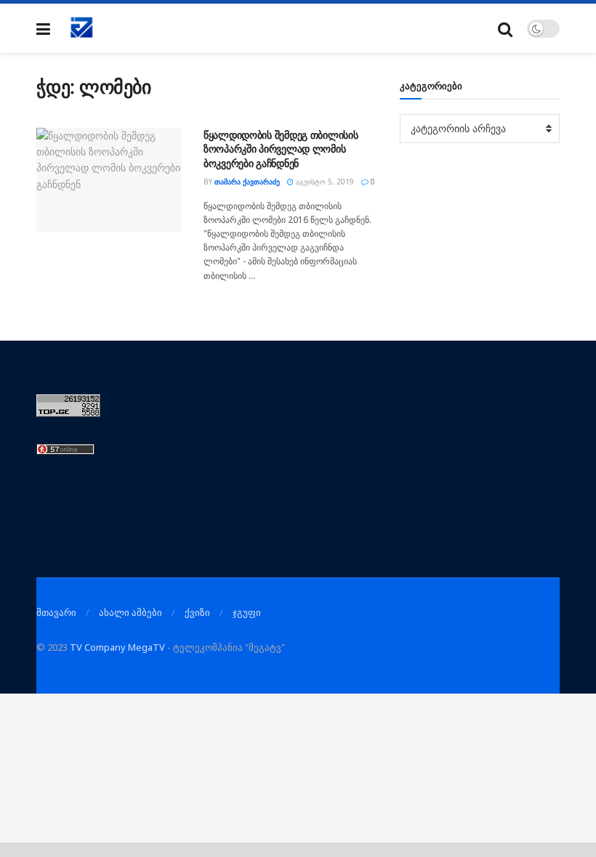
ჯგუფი (247, 612)
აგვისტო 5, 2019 (324, 181)
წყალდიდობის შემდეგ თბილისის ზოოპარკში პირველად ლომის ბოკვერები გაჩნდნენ (281, 149)
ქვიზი (197, 612)
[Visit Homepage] (82, 28)
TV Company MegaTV (117, 647)
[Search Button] (505, 28)
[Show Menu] (43, 28)
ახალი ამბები (130, 612)
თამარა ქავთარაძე (247, 181)
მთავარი (56, 612)
